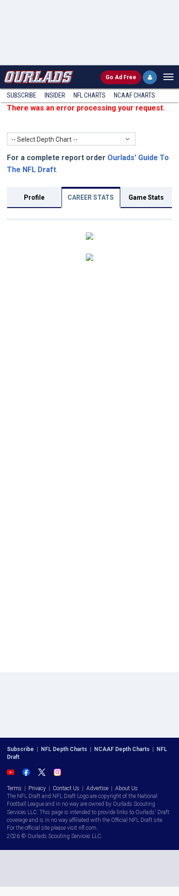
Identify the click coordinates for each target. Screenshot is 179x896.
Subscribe (21, 95)
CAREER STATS (90, 197)
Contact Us (66, 788)
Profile (34, 197)
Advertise (97, 788)
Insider (55, 95)
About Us (126, 788)
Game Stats (146, 197)
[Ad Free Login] (150, 77)
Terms (14, 788)
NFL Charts (89, 95)
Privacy (37, 788)
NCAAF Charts (134, 95)
